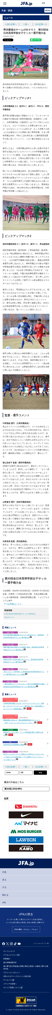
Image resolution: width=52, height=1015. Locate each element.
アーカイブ (7, 980)
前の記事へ (12, 24)
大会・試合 (6, 10)
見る (4, 879)
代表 (4, 871)
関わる (5, 894)
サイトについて (9, 951)
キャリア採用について (11, 987)
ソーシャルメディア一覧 (41, 943)
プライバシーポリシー (11, 972)
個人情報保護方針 (10, 962)
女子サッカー (10, 617)
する (4, 887)
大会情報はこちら (14, 603)
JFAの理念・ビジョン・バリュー (26, 929)
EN (43, 3)
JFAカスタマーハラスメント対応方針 (17, 976)
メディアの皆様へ (10, 983)
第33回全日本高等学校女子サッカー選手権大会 (20, 614)
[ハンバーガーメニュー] (4, 3)
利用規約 (6, 958)
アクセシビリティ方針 (11, 955)
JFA (4, 902)
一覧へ (26, 24)
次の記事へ (40, 24)
